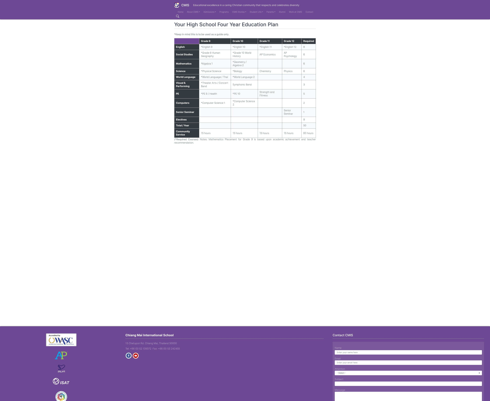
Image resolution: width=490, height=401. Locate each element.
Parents (270, 12)
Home (180, 12)
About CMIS (192, 12)
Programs (224, 12)
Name (338, 347)
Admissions (209, 12)
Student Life (255, 12)
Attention (340, 368)
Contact (309, 12)
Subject (339, 379)
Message (340, 389)
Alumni (282, 12)
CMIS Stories (238, 12)
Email (338, 358)
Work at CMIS (295, 12)
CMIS (185, 5)
